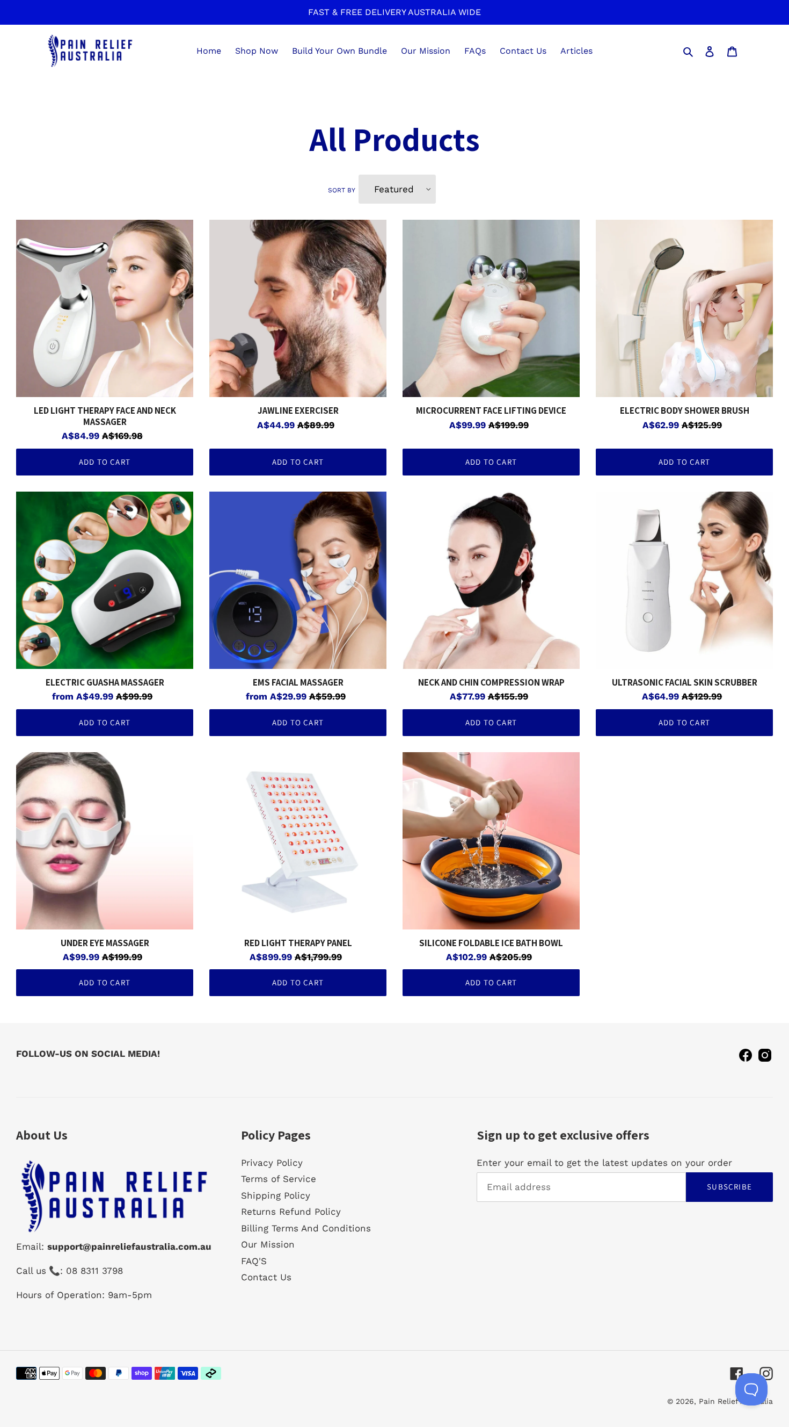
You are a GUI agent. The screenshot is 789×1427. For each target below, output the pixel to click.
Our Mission (268, 1244)
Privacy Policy (272, 1162)
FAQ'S (254, 1261)
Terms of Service (278, 1178)
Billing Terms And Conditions (306, 1228)
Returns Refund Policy (291, 1211)
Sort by (341, 190)
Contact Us (266, 1277)
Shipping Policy (275, 1195)
